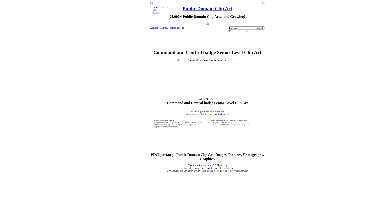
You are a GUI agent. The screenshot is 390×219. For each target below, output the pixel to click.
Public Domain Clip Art (207, 8)
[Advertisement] (138, 46)
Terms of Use (206, 170)
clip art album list (221, 114)
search (194, 114)
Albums (154, 27)
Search (155, 12)
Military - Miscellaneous (172, 27)
